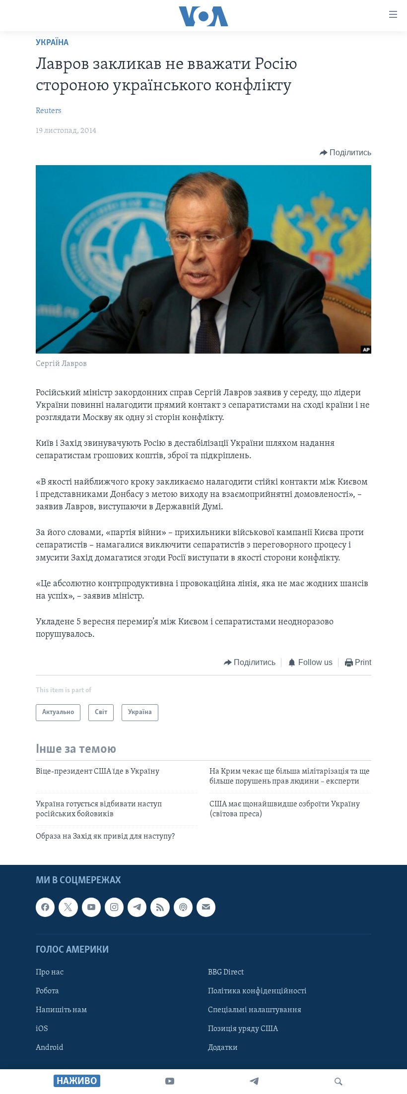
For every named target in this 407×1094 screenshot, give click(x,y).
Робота (47, 991)
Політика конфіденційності (257, 991)
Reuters (49, 111)
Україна (52, 43)
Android (50, 1048)
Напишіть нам (61, 1010)
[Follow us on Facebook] (45, 907)
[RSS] (159, 907)
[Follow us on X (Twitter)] (68, 907)
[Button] (346, 152)
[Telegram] (254, 1081)
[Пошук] (338, 1081)
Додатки (223, 1048)
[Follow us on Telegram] (137, 907)
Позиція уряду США (243, 1029)
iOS (42, 1029)
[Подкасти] (183, 907)
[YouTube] (169, 1081)
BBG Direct (226, 972)
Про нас (50, 972)
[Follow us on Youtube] (91, 907)
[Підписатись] (206, 907)
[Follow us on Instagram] (114, 907)
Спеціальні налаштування (254, 1010)
